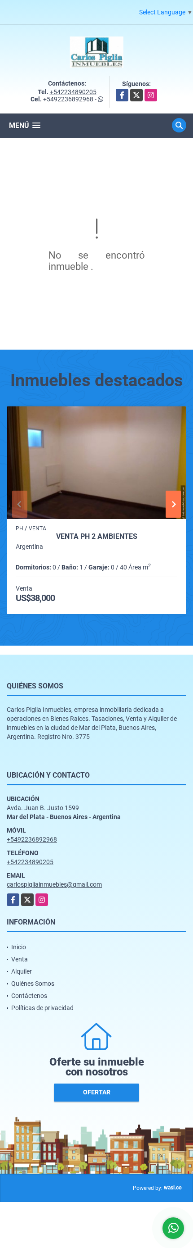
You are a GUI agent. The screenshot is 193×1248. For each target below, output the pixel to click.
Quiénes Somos (32, 983)
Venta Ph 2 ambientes (96, 536)
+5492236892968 (68, 99)
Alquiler (21, 971)
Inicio (18, 947)
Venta (19, 959)
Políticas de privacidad (42, 1007)
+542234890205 (73, 92)
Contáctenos (29, 995)
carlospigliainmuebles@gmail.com (54, 884)
